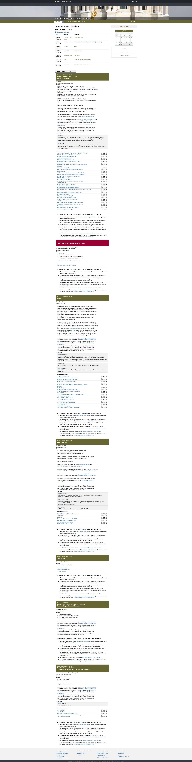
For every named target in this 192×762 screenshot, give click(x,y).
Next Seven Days (124, 52)
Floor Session (77, 55)
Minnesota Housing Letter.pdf (64, 191)
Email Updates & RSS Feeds (124, 756)
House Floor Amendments (63, 569)
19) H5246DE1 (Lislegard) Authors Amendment (68, 407)
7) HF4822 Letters (61, 387)
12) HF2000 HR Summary (63, 396)
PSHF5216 (59, 517)
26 (129, 42)
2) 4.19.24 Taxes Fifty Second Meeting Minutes (68, 378)
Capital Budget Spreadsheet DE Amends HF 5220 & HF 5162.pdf (72, 153)
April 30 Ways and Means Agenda (65, 522)
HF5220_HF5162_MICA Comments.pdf (66, 184)
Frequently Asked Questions (62, 758)
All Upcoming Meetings (124, 55)
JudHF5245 (60, 515)
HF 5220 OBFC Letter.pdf (63, 177)
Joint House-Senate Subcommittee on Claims (84, 42)
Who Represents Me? (81, 752)
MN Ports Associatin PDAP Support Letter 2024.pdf (69, 192)
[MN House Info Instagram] (131, 22)
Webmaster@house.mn (119, 761)
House (55, 4)
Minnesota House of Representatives (72, 18)
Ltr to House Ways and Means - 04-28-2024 (67, 518)
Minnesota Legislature (64, 1)
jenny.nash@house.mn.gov (71, 109)
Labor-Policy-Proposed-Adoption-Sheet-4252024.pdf (69, 715)
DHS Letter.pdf (60, 205)
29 (119, 44)
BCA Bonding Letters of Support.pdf (65, 159)
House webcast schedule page (83, 217)
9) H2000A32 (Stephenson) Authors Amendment (68, 391)
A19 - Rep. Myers (61, 711)
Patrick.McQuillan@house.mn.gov (87, 327)
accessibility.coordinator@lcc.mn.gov (87, 121)
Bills (85, 4)
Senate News (121, 753)
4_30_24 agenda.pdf (62, 200)
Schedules (71, 4)
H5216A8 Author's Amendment (64, 523)
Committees (79, 4)
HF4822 (60, 363)
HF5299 (60, 493)
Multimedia (94, 4)
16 (121, 39)
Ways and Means (78, 50)
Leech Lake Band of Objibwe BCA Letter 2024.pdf (68, 186)
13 (131, 37)
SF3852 (59, 703)
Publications (102, 4)
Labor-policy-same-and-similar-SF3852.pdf (67, 713)
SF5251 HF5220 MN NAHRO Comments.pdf (67, 199)
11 (126, 37)
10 (124, 37)
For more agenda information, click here (66, 265)
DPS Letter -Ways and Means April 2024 (66, 520)
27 (131, 42)
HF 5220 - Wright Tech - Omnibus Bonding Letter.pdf (69, 176)
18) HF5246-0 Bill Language (63, 406)
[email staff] (134, 22)
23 (121, 42)
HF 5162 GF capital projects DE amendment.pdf (68, 154)
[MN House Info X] (129, 22)
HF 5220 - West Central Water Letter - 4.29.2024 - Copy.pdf (71, 174)
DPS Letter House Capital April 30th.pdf (66, 197)
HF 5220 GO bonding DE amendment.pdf (66, 156)
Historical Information (61, 752)
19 (129, 39)
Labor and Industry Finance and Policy (83, 64)
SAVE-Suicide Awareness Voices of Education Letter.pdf (70, 204)
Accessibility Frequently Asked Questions (91, 233)
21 (116, 42)
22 (119, 42)
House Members (80, 753)
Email (107, 753)
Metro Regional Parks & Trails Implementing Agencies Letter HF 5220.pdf (74, 189)
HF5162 (60, 143)
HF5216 (60, 507)
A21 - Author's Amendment (63, 716)
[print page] (136, 22)
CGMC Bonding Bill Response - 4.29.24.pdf (67, 163)
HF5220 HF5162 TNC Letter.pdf (64, 179)
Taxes (75, 46)
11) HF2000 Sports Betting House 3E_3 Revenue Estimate (70, 394)
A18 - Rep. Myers (61, 710)
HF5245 (60, 499)
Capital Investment (78, 37)
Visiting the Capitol (60, 755)
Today (124, 48)
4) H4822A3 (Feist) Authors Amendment (66, 381)
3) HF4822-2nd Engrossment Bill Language (67, 379)
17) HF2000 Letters (61, 404)
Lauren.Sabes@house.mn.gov (75, 328)
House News (120, 752)
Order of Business (61, 571)
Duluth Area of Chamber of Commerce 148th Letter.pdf (70, 169)
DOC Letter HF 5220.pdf (63, 168)
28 (116, 44)
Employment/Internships (62, 753)
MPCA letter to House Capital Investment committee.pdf (70, 202)
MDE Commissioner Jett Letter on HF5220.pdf (68, 207)
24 (124, 42)
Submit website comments (103, 757)
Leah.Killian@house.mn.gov (63, 466)
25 (126, 42)
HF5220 (60, 135)
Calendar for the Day (62, 568)
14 (116, 39)
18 (126, 39)
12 (129, 37)
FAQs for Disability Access (90, 119)
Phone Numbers (101, 755)
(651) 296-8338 (100, 753)
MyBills (119, 755)
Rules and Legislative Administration (82, 59)
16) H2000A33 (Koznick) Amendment (66, 402)
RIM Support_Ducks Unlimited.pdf (65, 195)
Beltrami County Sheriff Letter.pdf (65, 209)
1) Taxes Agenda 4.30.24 (63, 376)
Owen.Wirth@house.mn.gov (83, 464)
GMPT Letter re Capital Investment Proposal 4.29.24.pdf (70, 172)
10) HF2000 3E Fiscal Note (63, 392)
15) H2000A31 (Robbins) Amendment (66, 401)
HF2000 (60, 354)
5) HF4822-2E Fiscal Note (63, 383)
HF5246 (60, 368)
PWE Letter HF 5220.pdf (63, 194)
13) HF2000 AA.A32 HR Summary (65, 397)
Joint (66, 4)
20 (131, 39)
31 (116, 35)
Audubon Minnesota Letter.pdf (64, 158)
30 (121, 44)
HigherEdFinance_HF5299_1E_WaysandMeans (68, 513)
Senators (79, 755)
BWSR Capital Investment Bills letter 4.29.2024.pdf (69, 161)
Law (89, 4)
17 (124, 39)
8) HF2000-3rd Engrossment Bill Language (67, 389)
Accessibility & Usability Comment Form (84, 236)
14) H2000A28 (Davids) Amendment (65, 399)
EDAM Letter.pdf (61, 171)
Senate (61, 4)
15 (119, 39)
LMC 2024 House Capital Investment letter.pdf (68, 187)
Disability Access (60, 756)
